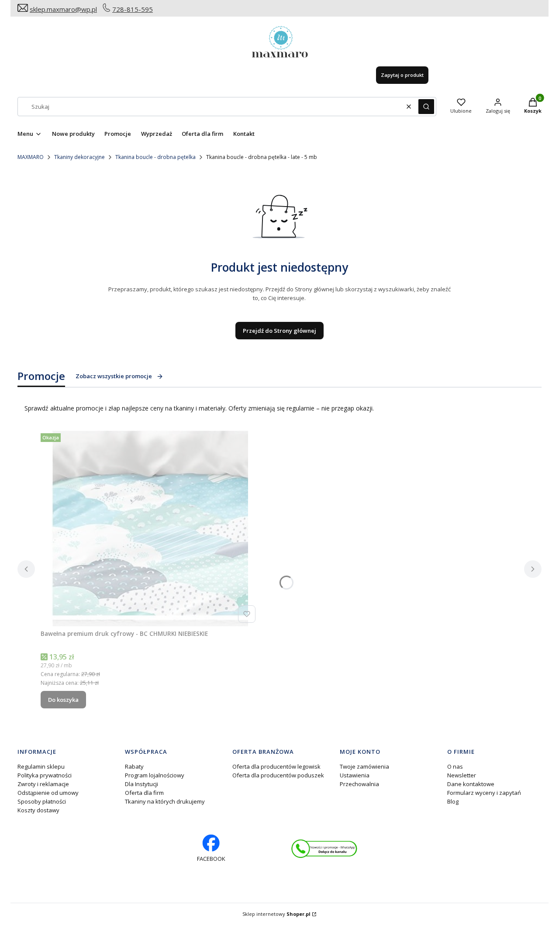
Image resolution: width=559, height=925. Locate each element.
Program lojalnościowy (154, 775)
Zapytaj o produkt (402, 75)
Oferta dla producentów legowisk (276, 766)
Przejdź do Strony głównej (279, 331)
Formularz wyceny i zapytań (484, 793)
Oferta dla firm (144, 793)
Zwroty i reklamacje (43, 784)
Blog (453, 801)
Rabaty (134, 766)
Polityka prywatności (44, 775)
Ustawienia (354, 775)
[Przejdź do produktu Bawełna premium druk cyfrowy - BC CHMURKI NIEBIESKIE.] (150, 528)
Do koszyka (63, 700)
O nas (455, 766)
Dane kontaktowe (470, 784)
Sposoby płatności (41, 801)
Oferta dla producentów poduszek (278, 775)
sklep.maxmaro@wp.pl (63, 9)
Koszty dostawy (38, 810)
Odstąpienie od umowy (48, 793)
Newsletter (461, 775)
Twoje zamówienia (364, 766)
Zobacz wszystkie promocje (114, 376)
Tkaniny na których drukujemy (165, 801)
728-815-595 (132, 9)
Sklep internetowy (276, 914)
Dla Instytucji (141, 784)
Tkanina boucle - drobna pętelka (155, 157)
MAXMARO (30, 157)
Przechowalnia (359, 784)
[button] (426, 106)
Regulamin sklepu (41, 766)
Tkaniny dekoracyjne (79, 157)
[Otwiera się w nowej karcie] (324, 848)
